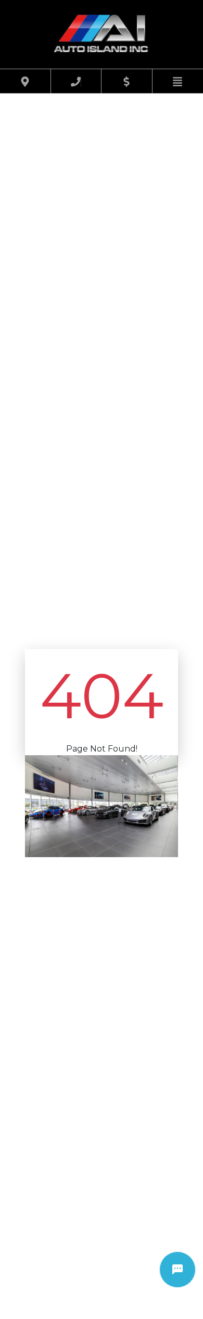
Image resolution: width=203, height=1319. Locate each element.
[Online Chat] (177, 1269)
